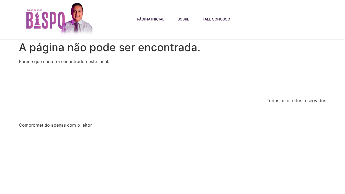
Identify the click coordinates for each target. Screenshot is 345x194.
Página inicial (150, 19)
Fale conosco (216, 19)
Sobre (183, 19)
